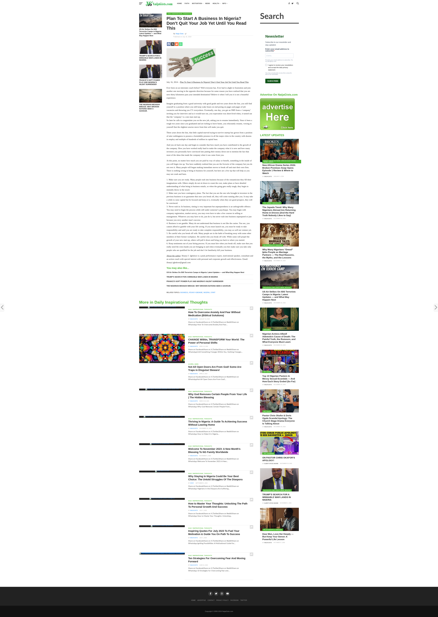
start (213, 292)
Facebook (234, 600)
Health (216, 3)
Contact (211, 600)
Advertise (201, 600)
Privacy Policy (222, 600)
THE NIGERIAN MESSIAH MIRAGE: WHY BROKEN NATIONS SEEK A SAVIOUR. (149, 108)
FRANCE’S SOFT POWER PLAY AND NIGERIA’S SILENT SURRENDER (149, 82)
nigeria (206, 292)
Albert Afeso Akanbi (271, 463)
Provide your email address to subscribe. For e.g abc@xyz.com (279, 60)
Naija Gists (180, 34)
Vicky (192, 483)
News (207, 3)
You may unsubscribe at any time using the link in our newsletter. (278, 73)
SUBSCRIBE (272, 81)
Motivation (197, 3)
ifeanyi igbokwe (196, 292)
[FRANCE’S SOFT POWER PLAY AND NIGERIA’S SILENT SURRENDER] (150, 78)
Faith (187, 3)
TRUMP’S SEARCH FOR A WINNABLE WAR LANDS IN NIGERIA (150, 58)
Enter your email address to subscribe (277, 50)
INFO (224, 3)
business (184, 292)
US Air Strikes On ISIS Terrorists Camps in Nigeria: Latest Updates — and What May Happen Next (150, 32)
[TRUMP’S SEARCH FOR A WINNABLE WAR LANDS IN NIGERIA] (150, 53)
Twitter (243, 600)
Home (179, 3)
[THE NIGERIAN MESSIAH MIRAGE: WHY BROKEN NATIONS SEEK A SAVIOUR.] (150, 102)
